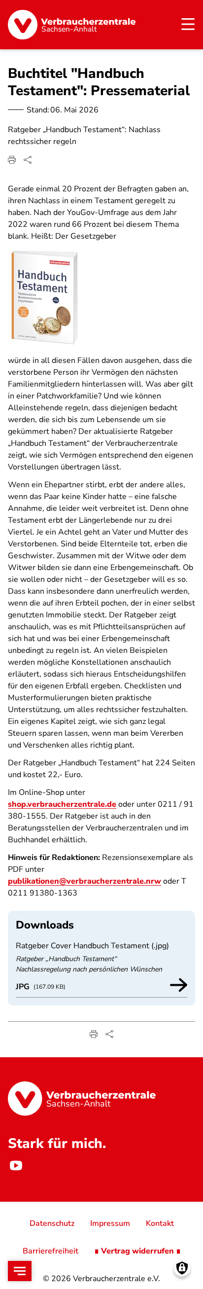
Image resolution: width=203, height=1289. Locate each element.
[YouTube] (16, 1165)
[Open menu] (20, 1271)
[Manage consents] (182, 1268)
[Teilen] (28, 160)
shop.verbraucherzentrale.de (62, 804)
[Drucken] (12, 160)
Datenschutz (52, 1223)
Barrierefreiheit (50, 1251)
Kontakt (160, 1223)
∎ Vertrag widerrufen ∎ (137, 1251)
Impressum (110, 1223)
